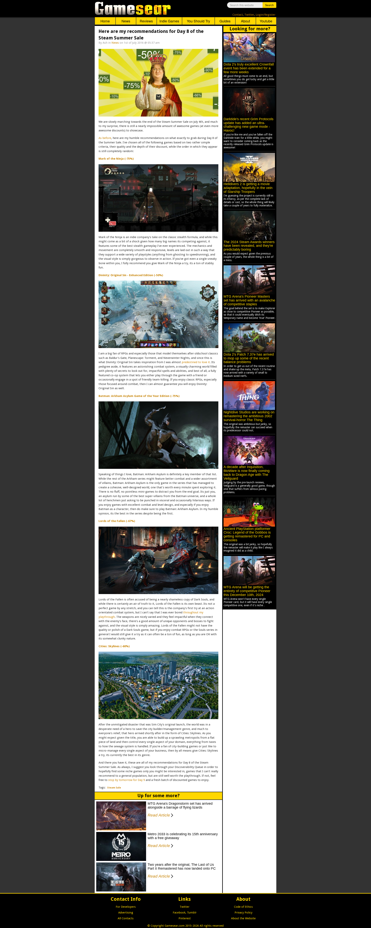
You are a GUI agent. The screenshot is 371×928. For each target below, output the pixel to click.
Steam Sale (114, 787)
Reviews (146, 20)
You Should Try (198, 20)
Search (269, 5)
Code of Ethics (243, 906)
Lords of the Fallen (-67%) (117, 521)
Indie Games (169, 20)
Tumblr (192, 912)
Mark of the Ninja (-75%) (116, 158)
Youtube (266, 20)
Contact (237, 14)
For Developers (126, 906)
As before (105, 138)
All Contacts (126, 918)
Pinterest (185, 918)
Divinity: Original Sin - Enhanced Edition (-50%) (131, 275)
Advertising (125, 912)
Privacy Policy (243, 912)
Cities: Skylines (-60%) (114, 646)
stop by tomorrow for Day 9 (126, 780)
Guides (225, 20)
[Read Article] (171, 812)
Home (105, 20)
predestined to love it (196, 362)
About (245, 20)
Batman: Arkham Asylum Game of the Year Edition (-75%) (139, 396)
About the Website (243, 918)
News (126, 20)
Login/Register (265, 14)
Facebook (179, 912)
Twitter (249, 14)
